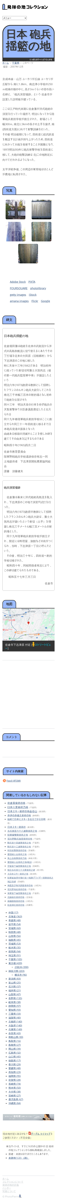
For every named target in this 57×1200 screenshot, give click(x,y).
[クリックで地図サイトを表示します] (28, 624)
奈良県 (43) (15, 1033)
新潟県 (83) (15, 978)
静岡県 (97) (15, 1006)
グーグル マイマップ (40, 1133)
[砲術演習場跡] (41, 218)
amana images (19, 301)
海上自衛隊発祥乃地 (17, 858)
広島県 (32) (15, 1052)
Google (45, 301)
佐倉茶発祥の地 (16, 803)
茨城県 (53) (15, 943)
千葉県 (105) (15, 959)
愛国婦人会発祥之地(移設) (19, 862)
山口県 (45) (15, 1056)
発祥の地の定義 (10, 1185)
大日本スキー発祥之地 (17, 873)
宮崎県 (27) (15, 1095)
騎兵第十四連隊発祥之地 (19, 842)
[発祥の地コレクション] (25, 8)
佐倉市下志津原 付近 (18, 644)
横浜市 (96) (21, 974)
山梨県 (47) (15, 994)
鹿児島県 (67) (16, 1099)
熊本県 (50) (15, 1087)
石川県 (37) (15, 986)
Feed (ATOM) (14, 780)
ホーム (5, 63)
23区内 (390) (21, 967)
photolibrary (38, 288)
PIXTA (31, 282)
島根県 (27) (15, 1045)
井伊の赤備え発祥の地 (19, 815)
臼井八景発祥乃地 (17, 807)
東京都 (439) (15, 963)
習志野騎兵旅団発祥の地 (19, 838)
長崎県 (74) (15, 1084)
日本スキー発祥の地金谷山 (22, 811)
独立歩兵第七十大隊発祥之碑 (21, 869)
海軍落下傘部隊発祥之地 (19, 893)
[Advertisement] (28, 693)
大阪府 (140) (15, 1025)
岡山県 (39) (15, 1048)
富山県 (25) (15, 982)
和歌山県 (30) (16, 1037)
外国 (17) (13, 912)
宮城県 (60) (15, 928)
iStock (32, 294)
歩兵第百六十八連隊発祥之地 (22, 831)
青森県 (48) (15, 920)
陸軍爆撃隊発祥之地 (17, 834)
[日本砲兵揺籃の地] (15, 218)
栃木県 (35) (15, 947)
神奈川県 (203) (16, 971)
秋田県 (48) (15, 932)
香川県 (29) (15, 1064)
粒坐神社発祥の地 (15, 905)
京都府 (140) (15, 1021)
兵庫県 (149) (15, 1029)
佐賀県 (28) (15, 1080)
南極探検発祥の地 (15, 901)
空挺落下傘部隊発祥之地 (19, 866)
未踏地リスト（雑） (19, 1158)
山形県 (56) (15, 936)
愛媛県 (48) (15, 1068)
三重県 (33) (15, 1013)
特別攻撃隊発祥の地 (16, 850)
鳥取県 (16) (15, 1041)
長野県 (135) (15, 998)
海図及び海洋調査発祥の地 (20, 885)
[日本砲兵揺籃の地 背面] (15, 240)
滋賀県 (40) (15, 1017)
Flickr (34, 301)
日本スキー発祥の (16, 827)
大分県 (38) (15, 1091)
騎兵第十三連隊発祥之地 (19, 846)
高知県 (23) (15, 1072)
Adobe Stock (18, 282)
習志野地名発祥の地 (16, 889)
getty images (18, 294)
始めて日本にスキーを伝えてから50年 (26, 819)
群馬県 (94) (15, 951)
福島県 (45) (15, 940)
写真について (9, 1191)
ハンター (6, 1188)
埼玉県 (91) (15, 955)
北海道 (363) (15, 916)
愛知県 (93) (15, 1010)
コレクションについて (12, 1181)
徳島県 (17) (15, 1060)
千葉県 (15, 63)
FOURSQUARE (19, 288)
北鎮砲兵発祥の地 (15, 897)
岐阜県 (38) (15, 1002)
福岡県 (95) (15, 1076)
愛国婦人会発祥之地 (17, 854)
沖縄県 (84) (15, 1103)
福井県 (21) (15, 990)
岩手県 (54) (15, 924)
